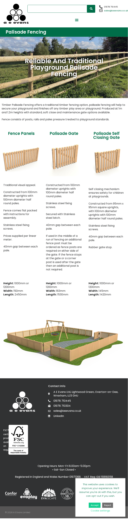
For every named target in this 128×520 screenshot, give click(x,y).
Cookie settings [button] (100, 510)
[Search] (91, 9)
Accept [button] (95, 505)
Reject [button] (107, 505)
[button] (76, 20)
